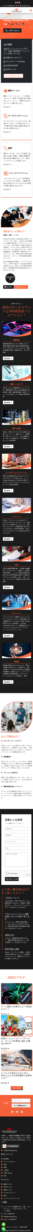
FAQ (4, 1176)
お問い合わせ (13, 30)
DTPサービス (7, 1187)
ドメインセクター (9, 1162)
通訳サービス (7, 1190)
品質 (5, 1167)
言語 (5, 1164)
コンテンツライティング (11, 1198)
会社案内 (6, 1159)
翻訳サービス (7, 1184)
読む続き (6, 107)
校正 (5, 1195)
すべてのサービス (13, 76)
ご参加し (6, 1170)
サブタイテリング (9, 1193)
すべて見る (17, 1088)
